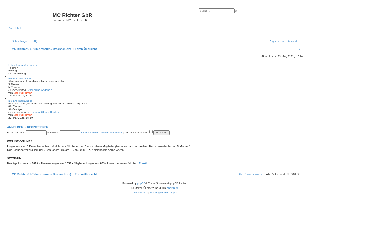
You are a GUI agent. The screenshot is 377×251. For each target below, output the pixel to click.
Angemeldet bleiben (137, 132)
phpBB (141, 183)
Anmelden (15, 127)
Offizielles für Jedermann (23, 65)
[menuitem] (33, 41)
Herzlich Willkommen (20, 78)
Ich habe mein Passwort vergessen (102, 132)
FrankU (143, 163)
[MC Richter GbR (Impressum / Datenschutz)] (30, 16)
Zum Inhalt (15, 28)
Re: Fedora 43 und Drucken (43, 112)
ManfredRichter (23, 92)
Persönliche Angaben (39, 89)
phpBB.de (173, 187)
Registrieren (37, 127)
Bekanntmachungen (20, 100)
